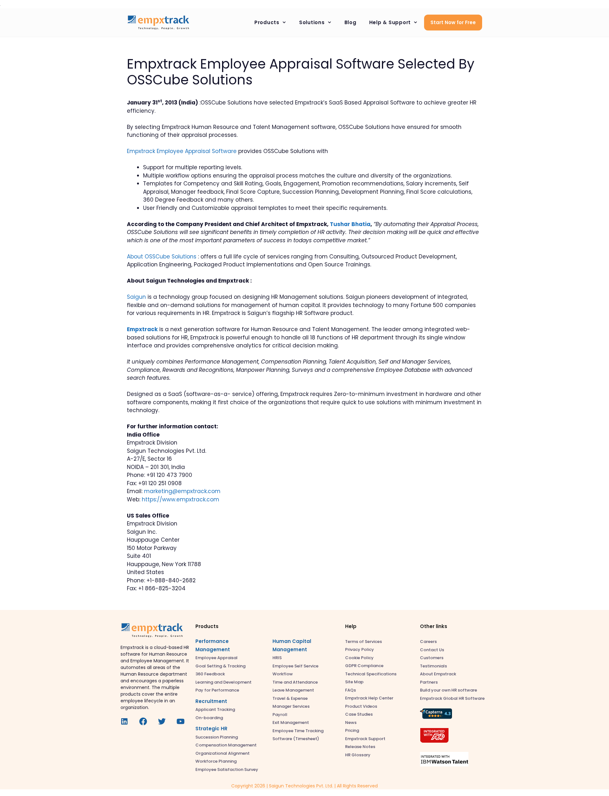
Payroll (279, 715)
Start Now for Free (453, 22)
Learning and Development (223, 682)
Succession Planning (216, 737)
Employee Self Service (295, 666)
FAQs (350, 690)
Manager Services (291, 706)
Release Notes (360, 747)
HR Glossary (357, 755)
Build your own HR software (448, 690)
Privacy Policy (359, 649)
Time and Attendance (295, 682)
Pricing (352, 730)
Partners (429, 682)
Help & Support (390, 22)
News (351, 722)
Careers (428, 642)
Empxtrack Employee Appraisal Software (182, 151)
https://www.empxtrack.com (180, 499)
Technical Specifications (370, 674)
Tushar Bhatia (350, 224)
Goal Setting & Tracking (220, 666)
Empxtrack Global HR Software (452, 698)
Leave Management (293, 690)
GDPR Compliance (364, 666)
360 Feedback (210, 674)
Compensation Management (226, 745)
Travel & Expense (290, 698)
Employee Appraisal (216, 658)
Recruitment (211, 701)
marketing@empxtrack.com (182, 491)
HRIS (277, 658)
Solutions (312, 22)
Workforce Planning (216, 761)
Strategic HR (211, 728)
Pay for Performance (217, 690)
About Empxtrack (438, 674)
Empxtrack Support (365, 739)
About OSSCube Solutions (161, 256)
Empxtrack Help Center (369, 698)
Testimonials (433, 666)
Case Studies (359, 714)
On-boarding (209, 718)
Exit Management (290, 722)
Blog (350, 22)
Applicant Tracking (215, 709)
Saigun (136, 297)
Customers (431, 658)
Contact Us (432, 650)
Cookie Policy (359, 658)
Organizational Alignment (222, 753)
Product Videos (361, 706)
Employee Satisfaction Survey (226, 769)
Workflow (282, 674)
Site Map (354, 682)
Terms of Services (363, 642)
